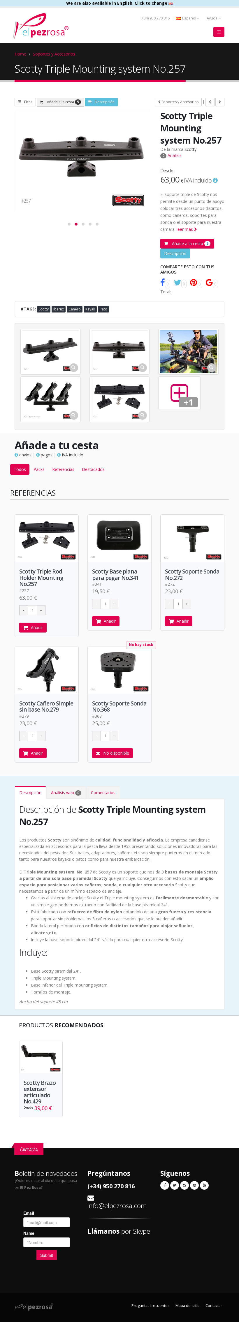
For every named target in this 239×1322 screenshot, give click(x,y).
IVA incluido (72, 455)
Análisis (172, 155)
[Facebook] (164, 1185)
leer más (185, 229)
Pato (103, 309)
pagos (46, 455)
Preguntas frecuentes (150, 1305)
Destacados (93, 469)
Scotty (190, 149)
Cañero (74, 309)
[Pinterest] (194, 1185)
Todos (20, 469)
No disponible (116, 753)
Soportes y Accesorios (54, 54)
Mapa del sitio (187, 1305)
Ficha (28, 101)
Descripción (105, 101)
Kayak (90, 309)
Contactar (213, 1305)
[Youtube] (204, 1185)
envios (24, 455)
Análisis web (65, 792)
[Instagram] (184, 1185)
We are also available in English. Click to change (117, 3)
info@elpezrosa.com (117, 1205)
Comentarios (103, 792)
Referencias (63, 469)
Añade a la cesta (62, 101)
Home (20, 54)
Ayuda (212, 18)
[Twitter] (174, 1185)
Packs (39, 469)
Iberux (58, 309)
